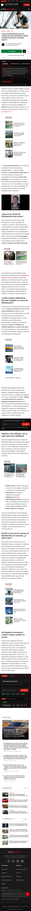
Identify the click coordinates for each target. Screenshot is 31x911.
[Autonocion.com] (9, 9)
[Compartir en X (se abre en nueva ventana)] (24, 51)
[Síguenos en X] (17, 705)
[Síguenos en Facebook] (13, 705)
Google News (7, 705)
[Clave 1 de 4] (12, 78)
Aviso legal (18, 876)
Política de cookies (20, 880)
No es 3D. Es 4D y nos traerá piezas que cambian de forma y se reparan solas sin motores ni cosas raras (14, 777)
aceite (9, 184)
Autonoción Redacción (14, 43)
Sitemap (3, 883)
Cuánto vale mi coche (7, 880)
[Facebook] (9, 861)
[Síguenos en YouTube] (25, 705)
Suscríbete (25, 424)
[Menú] (29, 9)
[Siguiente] (29, 78)
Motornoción (5, 869)
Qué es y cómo (6, 31)
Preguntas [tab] (15, 63)
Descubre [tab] (26, 63)
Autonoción (4, 906)
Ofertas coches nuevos (7, 876)
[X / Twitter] (13, 861)
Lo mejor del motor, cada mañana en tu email (13, 420)
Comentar (24, 690)
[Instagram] (18, 861)
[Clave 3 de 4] (16, 78)
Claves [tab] (5, 63)
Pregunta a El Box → (7, 81)
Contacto (18, 872)
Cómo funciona (24, 84)
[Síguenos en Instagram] (21, 705)
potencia (17, 497)
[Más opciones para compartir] (28, 51)
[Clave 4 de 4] (18, 78)
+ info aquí (15, 899)
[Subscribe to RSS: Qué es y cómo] (12, 31)
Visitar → (27, 698)
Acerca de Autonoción (21, 869)
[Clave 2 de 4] (14, 78)
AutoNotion (4, 872)
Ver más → (27, 788)
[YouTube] (22, 861)
